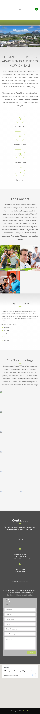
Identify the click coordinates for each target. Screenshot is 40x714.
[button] (20, 685)
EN (17, 9)
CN (20, 9)
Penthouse (6, 334)
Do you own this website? (11, 675)
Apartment (6, 327)
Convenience (7, 337)
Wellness (6, 330)
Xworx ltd (26, 711)
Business (6, 340)
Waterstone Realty (23, 16)
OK (32, 675)
